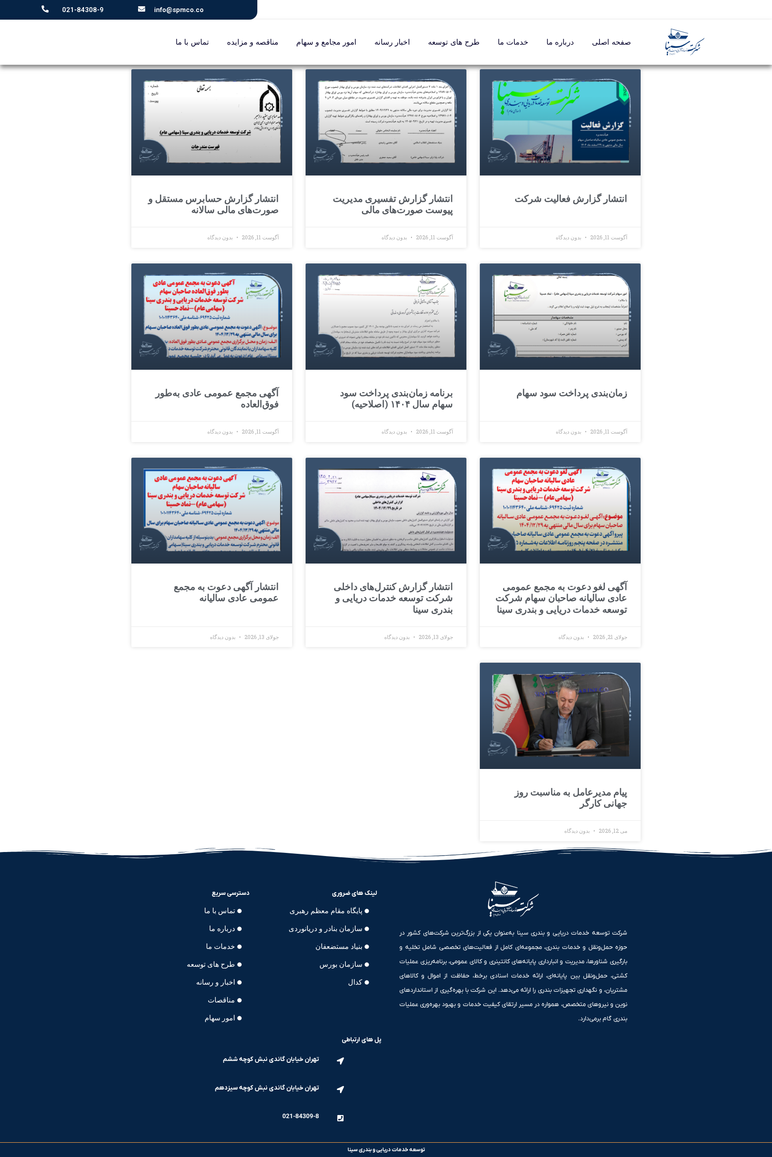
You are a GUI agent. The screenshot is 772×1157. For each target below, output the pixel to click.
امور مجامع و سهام (326, 42)
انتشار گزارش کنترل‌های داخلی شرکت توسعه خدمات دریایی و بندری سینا (393, 597)
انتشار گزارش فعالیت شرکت (571, 198)
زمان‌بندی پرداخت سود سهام (571, 393)
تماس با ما (192, 42)
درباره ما (560, 42)
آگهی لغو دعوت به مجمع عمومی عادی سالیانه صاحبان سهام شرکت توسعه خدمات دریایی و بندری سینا (561, 597)
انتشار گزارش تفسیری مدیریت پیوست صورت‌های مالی (393, 204)
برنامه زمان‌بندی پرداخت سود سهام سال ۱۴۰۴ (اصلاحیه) (396, 398)
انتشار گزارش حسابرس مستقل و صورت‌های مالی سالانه (213, 204)
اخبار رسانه (392, 42)
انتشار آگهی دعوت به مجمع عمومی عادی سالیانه (226, 592)
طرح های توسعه (454, 42)
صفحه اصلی (611, 42)
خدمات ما (513, 42)
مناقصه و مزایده (252, 42)
